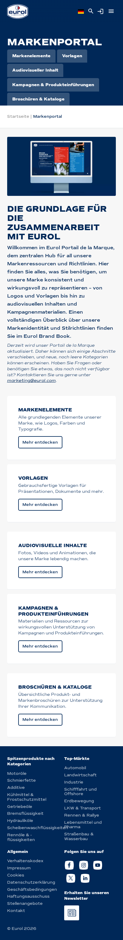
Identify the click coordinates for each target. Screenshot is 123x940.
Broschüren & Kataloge (38, 99)
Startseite (18, 116)
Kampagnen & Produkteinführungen (53, 84)
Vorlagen (72, 55)
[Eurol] (17, 11)
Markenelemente (31, 55)
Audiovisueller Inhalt (35, 70)
